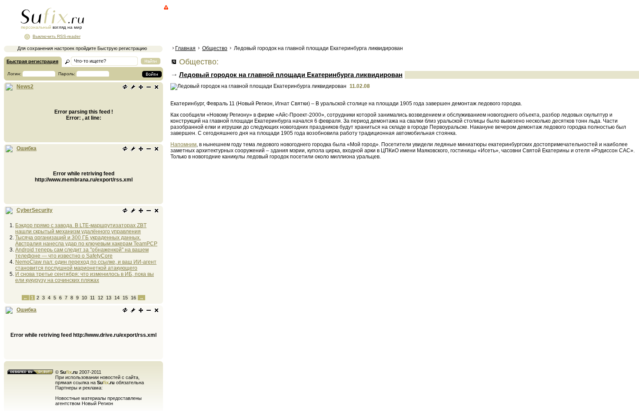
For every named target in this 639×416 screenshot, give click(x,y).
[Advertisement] (328, 24)
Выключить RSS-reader (56, 36)
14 (117, 297)
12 (100, 297)
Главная (185, 48)
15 (125, 297)
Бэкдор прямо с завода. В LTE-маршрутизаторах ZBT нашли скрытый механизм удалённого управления (80, 228)
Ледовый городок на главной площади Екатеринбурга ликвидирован (291, 74)
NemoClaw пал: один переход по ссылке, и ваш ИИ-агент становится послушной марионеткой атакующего (85, 265)
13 (108, 297)
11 (92, 297)
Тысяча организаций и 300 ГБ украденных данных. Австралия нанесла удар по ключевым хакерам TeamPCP (86, 241)
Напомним (183, 144)
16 (133, 297)
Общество (214, 48)
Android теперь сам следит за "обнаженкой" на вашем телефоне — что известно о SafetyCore (82, 253)
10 (84, 297)
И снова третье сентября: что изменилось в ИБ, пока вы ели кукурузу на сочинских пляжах (84, 277)
